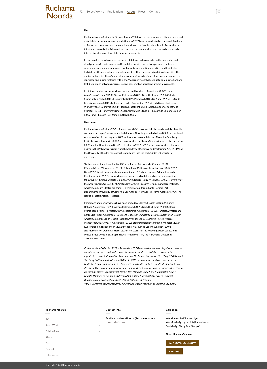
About (131, 11)
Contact (154, 11)
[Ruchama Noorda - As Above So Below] (60, 12)
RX (81, 11)
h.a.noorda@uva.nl (115, 322)
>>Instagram (52, 354)
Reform (174, 351)
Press (142, 11)
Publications (115, 11)
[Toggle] (99, 325)
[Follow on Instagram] (218, 11)
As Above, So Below (182, 342)
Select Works (95, 11)
